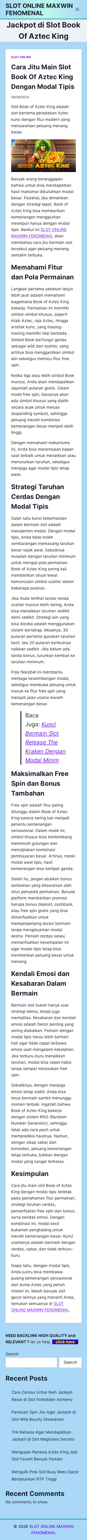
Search (12, 1354)
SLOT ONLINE (21, 57)
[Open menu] (77, 9)
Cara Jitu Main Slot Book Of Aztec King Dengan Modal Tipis (42, 77)
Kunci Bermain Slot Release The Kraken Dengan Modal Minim (45, 742)
